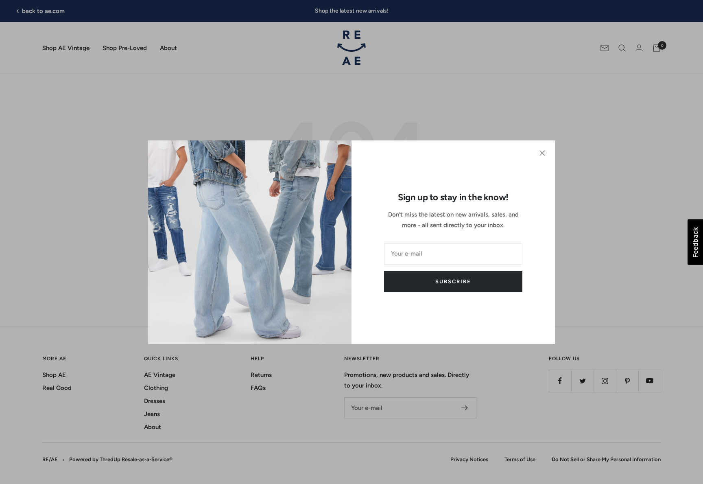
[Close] (542, 153)
